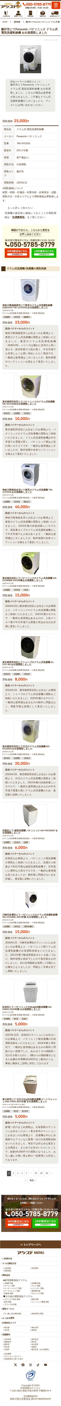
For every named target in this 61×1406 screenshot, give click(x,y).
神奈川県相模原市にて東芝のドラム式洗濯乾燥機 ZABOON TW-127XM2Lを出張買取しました (27, 306)
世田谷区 (7, 413)
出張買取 (7, 317)
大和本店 (17, 317)
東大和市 (25, 1111)
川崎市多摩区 (28, 926)
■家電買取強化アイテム (15, 1280)
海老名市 (27, 502)
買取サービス (8, 1309)
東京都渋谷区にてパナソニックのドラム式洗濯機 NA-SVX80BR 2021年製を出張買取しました (29, 579)
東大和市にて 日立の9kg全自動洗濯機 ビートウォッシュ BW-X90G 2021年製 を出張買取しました (29, 1100)
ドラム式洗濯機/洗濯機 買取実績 (16, 313)
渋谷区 (26, 590)
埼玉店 (16, 1019)
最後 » (32, 1180)
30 (47, 1173)
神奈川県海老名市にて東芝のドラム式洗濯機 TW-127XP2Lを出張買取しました (27, 491)
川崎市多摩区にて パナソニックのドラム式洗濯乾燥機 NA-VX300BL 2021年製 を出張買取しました (29, 916)
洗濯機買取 (18, 217)
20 (41, 1173)
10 (36, 1173)
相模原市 (27, 317)
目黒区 (26, 842)
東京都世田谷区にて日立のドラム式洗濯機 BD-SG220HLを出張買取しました (26, 747)
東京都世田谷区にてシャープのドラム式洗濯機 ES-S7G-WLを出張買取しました (28, 663)
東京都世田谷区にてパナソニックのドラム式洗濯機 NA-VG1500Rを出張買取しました (28, 403)
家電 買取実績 (39, 313)
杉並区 (24, 1019)
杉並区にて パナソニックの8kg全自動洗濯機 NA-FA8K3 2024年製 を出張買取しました (27, 1008)
